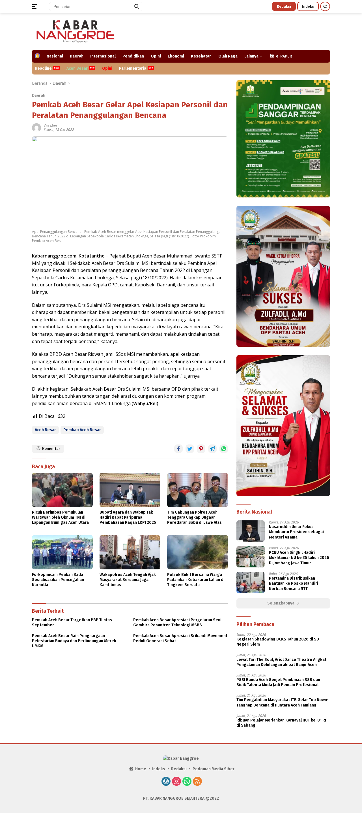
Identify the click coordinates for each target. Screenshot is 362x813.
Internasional (103, 56)
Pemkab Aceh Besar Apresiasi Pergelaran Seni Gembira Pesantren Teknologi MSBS (177, 622)
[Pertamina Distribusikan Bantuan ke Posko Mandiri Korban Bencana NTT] (250, 582)
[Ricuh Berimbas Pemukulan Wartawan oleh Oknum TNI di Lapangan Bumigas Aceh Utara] (62, 490)
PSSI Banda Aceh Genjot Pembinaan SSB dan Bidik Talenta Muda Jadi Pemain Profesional (278, 682)
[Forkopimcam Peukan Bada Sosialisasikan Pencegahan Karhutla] (62, 552)
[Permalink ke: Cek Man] (36, 127)
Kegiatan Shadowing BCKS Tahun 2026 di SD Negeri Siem (277, 642)
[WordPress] (166, 782)
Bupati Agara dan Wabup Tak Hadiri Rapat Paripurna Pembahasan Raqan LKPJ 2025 (128, 517)
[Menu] (36, 6)
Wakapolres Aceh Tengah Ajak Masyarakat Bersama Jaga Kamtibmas (128, 579)
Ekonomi (176, 56)
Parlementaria (132, 68)
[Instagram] (176, 782)
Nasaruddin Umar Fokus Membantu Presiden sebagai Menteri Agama (296, 531)
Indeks (308, 6)
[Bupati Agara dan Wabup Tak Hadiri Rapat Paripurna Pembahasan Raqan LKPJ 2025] (130, 490)
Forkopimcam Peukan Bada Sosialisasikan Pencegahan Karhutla (58, 579)
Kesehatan (201, 56)
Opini (156, 56)
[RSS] (197, 782)
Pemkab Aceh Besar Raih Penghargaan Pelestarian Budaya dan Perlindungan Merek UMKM (74, 640)
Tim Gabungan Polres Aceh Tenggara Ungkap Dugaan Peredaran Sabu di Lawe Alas (194, 517)
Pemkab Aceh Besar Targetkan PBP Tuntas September (72, 622)
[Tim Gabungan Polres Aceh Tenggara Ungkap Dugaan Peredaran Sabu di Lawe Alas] (197, 490)
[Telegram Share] (212, 448)
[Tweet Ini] (190, 448)
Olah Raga (228, 56)
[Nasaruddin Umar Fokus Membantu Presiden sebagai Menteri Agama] (250, 531)
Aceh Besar (77, 68)
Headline (43, 68)
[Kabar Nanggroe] (75, 31)
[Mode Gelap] (325, 6)
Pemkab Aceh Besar (82, 429)
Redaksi (284, 6)
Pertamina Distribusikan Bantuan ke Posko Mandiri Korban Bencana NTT (293, 583)
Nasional (55, 56)
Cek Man (50, 125)
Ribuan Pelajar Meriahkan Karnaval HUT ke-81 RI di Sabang (281, 723)
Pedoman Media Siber (213, 769)
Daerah (76, 56)
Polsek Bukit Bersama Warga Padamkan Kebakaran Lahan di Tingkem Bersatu (196, 579)
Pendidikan (133, 56)
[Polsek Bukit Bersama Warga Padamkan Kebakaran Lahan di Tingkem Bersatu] (197, 552)
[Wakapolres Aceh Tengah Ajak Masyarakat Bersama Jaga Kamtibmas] (130, 552)
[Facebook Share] (178, 448)
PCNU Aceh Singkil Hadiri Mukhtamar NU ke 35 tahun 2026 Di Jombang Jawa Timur (299, 557)
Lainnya (251, 56)
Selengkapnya (281, 603)
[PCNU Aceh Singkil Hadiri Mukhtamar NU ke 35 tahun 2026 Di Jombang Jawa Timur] (250, 556)
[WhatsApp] (186, 782)
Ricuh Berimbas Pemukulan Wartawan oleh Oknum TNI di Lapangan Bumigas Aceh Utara (60, 517)
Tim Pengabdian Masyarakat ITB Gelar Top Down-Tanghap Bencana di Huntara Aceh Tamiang (282, 702)
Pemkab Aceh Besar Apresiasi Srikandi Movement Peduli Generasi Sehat (180, 638)
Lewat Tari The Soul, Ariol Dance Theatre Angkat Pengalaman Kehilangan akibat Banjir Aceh (281, 662)
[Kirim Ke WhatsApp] (223, 448)
